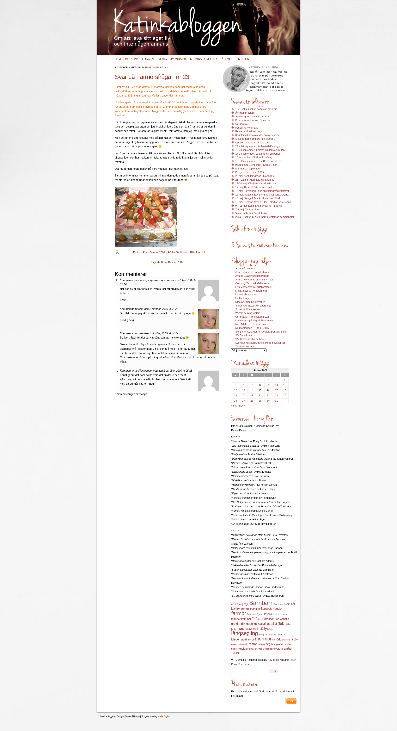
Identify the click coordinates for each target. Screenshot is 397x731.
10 (276, 385)
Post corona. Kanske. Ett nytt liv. (253, 120)
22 (260, 395)
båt (293, 604)
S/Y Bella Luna (243, 335)
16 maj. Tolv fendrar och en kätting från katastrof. (262, 191)
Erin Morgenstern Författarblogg (253, 287)
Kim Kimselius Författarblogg (251, 290)
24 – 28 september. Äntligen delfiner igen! (258, 146)
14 (251, 390)
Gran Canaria (281, 619)
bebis (287, 604)
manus (281, 634)
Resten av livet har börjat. (249, 131)
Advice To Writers (245, 268)
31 (276, 400)
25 (284, 395)
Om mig (162, 59)
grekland (237, 623)
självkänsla (238, 648)
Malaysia (262, 634)
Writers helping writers (247, 313)
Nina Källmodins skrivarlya (250, 302)
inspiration (250, 623)
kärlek (278, 623)
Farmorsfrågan (254, 614)
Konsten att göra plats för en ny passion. (257, 135)
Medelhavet (239, 639)
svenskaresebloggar (265, 649)
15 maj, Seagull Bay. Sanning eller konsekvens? (262, 194)
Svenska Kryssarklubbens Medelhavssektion (260, 342)
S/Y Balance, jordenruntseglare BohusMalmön (261, 331)
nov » (242, 405)
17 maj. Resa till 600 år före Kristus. (255, 187)
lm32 (260, 628)
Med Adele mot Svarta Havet (251, 324)
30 (268, 400)
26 (235, 400)
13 (243, 390)
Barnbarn (261, 602)
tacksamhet (284, 648)
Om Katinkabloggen (139, 59)
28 (251, 400)
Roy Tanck (273, 659)
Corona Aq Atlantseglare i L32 (252, 316)
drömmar (254, 608)
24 (276, 395)
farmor (238, 613)
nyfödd (276, 639)
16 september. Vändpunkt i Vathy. (254, 157)
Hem (118, 59)
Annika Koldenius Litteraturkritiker (254, 279)
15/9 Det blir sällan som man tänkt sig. (256, 109)
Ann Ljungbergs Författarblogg (252, 272)
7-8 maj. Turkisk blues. (248, 209)
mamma (272, 634)
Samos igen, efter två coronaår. (252, 116)
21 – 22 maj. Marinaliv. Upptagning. (255, 179)
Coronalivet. (242, 124)
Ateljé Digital (164, 716)
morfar (251, 639)
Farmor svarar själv (155, 67)
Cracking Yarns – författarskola (252, 283)
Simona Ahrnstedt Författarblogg (253, 305)
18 (284, 390)
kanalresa (265, 624)
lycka (268, 629)
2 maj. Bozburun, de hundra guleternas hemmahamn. (265, 217)
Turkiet (235, 653)
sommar (250, 649)
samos (261, 644)
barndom (278, 604)
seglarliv (278, 644)
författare (259, 619)
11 (284, 385)
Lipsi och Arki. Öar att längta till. (252, 142)
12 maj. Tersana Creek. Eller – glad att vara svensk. (264, 202)
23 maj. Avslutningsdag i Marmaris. (254, 176)
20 (243, 395)
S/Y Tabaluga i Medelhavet (250, 339)
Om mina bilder (181, 59)
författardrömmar (241, 618)
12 (235, 390)
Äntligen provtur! (244, 112)
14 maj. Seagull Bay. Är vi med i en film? (257, 198)
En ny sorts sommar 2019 (249, 172)
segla (269, 644)
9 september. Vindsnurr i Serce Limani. (257, 164)
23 (268, 395)
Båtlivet (226, 59)
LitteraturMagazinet (246, 294)
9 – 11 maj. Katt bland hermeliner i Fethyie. (259, 205)
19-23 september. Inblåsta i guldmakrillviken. (260, 150)
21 (251, 395)
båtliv (235, 608)
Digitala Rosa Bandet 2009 (167, 262)
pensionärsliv (290, 639)
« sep (234, 405)
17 (276, 390)
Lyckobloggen (243, 298)
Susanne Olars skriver (247, 309)
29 (260, 400)
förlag (269, 619)
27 (243, 400)
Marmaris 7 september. (248, 168)
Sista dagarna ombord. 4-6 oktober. (255, 138)
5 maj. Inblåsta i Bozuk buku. (251, 213)
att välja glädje (240, 604)
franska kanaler (279, 614)
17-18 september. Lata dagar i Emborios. (258, 153)
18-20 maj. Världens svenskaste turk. (256, 183)
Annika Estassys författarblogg (252, 275)
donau (244, 608)
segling (288, 644)
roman (253, 644)
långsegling (244, 633)
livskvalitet (250, 628)
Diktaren (242, 59)
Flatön (266, 614)
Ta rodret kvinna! (244, 346)
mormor (263, 639)
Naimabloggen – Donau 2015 (252, 328)
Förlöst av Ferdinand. (247, 127)
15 (260, 390)
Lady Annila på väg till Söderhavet (254, 320)
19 (235, 395)
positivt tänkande (239, 644)
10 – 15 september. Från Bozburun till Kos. (259, 161)
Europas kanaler (272, 608)
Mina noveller (206, 59)
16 (268, 390)
